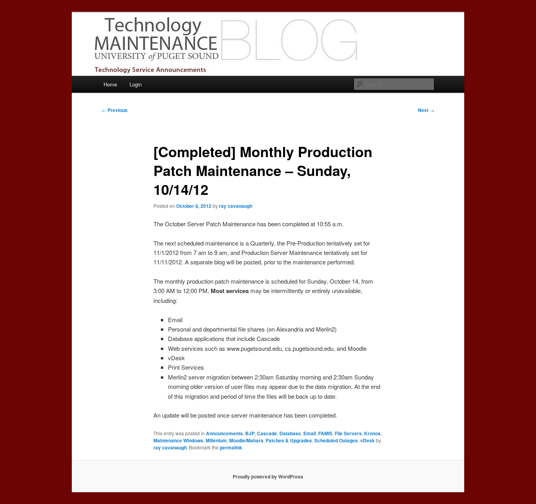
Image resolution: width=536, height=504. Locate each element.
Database (290, 433)
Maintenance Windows (178, 440)
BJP (250, 433)
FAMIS (325, 433)
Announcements (224, 433)
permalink (231, 447)
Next (426, 110)
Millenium (216, 440)
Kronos (372, 433)
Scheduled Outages (336, 440)
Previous (115, 110)
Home (110, 84)
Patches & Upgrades (289, 440)
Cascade (267, 433)
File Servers (348, 433)
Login (135, 84)
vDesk (367, 440)
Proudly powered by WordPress (268, 476)
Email (309, 433)
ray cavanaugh (235, 205)
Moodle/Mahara (246, 440)
